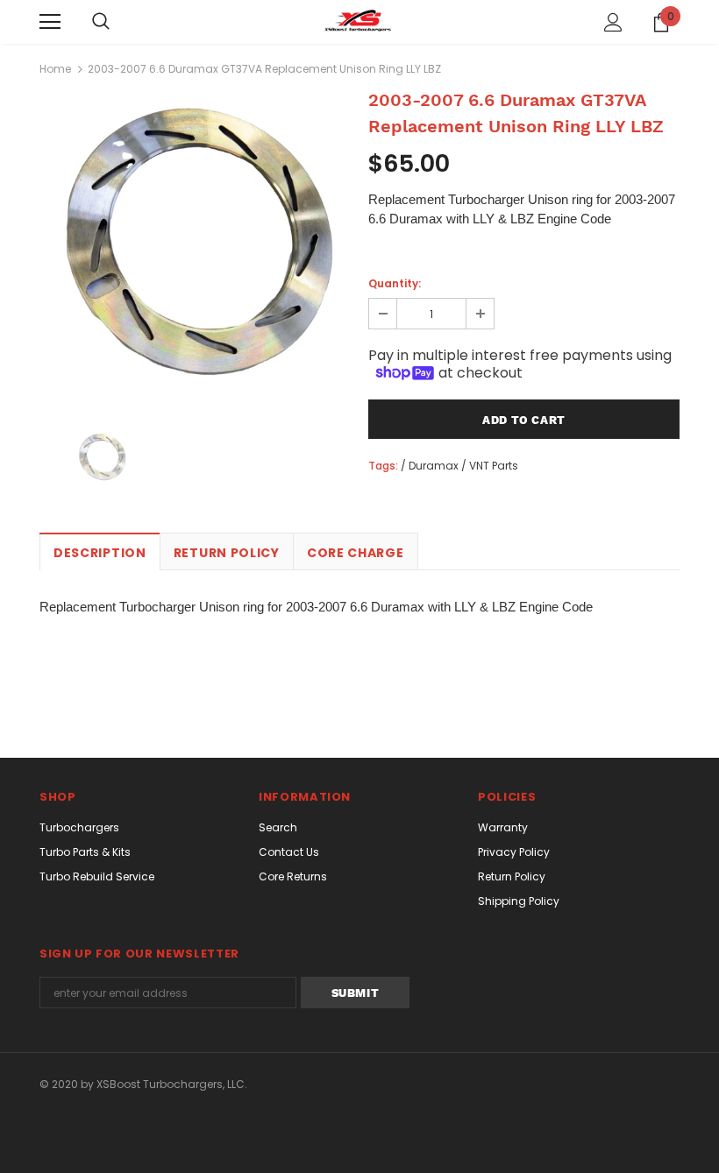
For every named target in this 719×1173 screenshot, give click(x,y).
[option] (195, 249)
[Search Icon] (101, 22)
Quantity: (394, 283)
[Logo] (359, 21)
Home (55, 68)
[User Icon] (613, 22)
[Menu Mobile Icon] (50, 21)
